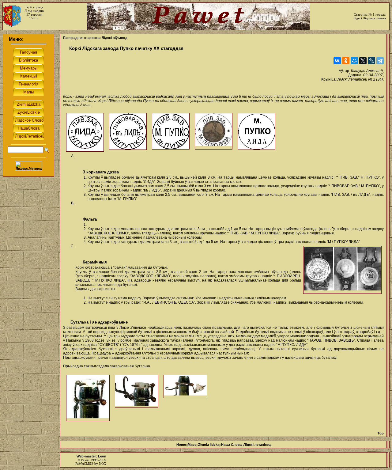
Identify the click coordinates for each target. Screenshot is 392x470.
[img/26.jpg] (342, 270)
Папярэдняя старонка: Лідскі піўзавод (95, 38)
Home (181, 444)
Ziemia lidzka (208, 444)
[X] (363, 60)
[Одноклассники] (345, 60)
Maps (192, 444)
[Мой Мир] (354, 60)
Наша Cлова (231, 444)
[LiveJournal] (371, 60)
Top (381, 433)
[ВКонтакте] (337, 60)
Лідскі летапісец (257, 444)
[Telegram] (380, 60)
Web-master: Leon (91, 456)
